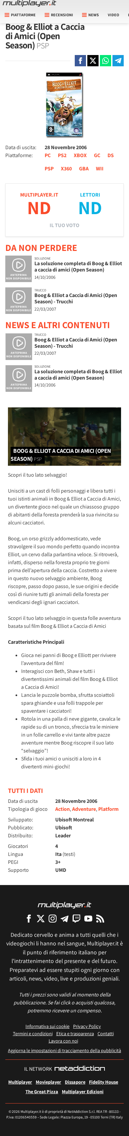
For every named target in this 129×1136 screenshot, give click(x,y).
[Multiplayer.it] (29, 3)
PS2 (62, 155)
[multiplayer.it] (64, 904)
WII (100, 168)
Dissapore (75, 1082)
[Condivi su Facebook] (80, 60)
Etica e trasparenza (75, 1033)
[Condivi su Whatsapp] (105, 60)
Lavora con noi (63, 1041)
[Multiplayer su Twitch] (76, 918)
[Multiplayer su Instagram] (53, 918)
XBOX (80, 155)
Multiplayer (20, 1082)
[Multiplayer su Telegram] (64, 918)
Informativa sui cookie (47, 1026)
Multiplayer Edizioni (83, 1091)
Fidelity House (103, 1082)
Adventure (84, 809)
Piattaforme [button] (23, 14)
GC (97, 155)
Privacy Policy (87, 1026)
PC (48, 155)
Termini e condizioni (33, 1033)
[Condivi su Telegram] (118, 60)
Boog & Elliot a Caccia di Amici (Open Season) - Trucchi (75, 298)
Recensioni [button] (62, 14)
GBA (84, 168)
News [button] (93, 14)
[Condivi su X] (93, 60)
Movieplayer (48, 1082)
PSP (49, 168)
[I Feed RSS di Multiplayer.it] (100, 918)
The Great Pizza (41, 1091)
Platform (108, 809)
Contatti (106, 1033)
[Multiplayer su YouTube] (88, 918)
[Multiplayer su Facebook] (29, 918)
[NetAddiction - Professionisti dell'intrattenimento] (80, 1069)
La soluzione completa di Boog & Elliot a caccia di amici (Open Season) (78, 266)
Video (113, 14)
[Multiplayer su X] (41, 918)
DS (111, 155)
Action (62, 809)
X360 (66, 168)
